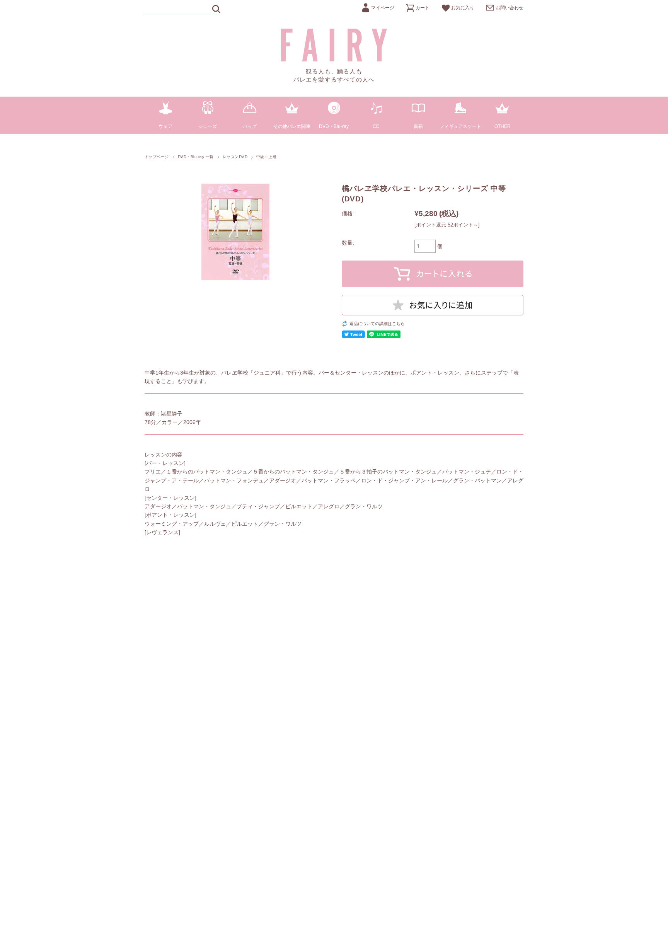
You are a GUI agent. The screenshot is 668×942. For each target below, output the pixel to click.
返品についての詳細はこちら (377, 323)
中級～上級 (266, 157)
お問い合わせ (509, 7)
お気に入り (462, 7)
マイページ (382, 7)
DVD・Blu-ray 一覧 (196, 157)
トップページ (157, 157)
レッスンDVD (235, 157)
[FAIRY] (334, 59)
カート (422, 7)
